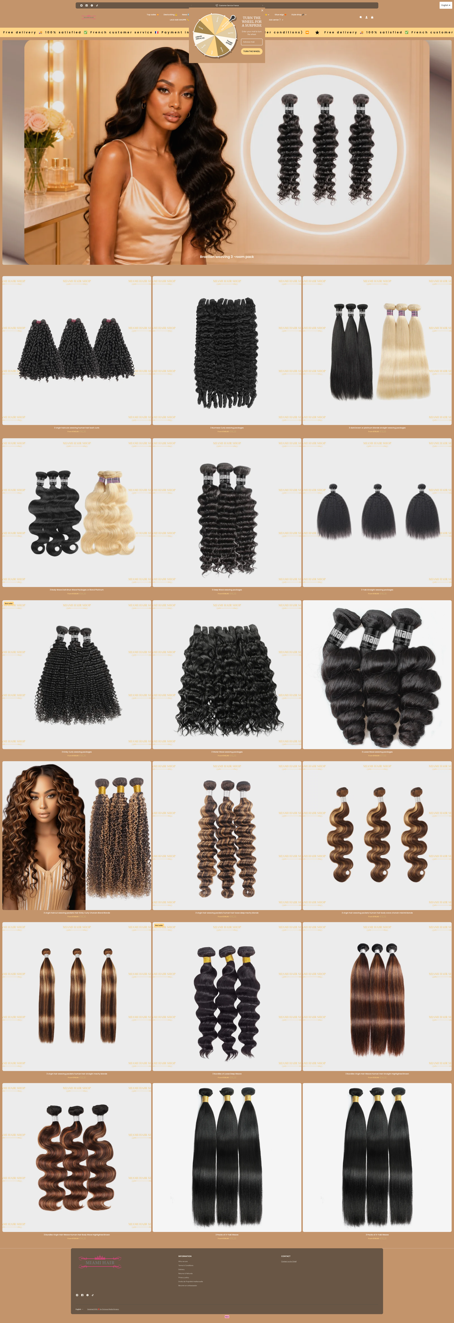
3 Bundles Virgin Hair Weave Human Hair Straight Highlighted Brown (377, 1074)
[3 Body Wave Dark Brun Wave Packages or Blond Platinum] (76, 512)
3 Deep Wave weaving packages (227, 590)
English (78, 1309)
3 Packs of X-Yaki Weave (227, 1234)
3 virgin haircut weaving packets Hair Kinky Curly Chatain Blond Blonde (77, 913)
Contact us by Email (289, 1261)
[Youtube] (91, 5)
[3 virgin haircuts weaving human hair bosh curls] (76, 350)
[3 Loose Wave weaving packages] (377, 674)
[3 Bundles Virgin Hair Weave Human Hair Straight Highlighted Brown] (377, 996)
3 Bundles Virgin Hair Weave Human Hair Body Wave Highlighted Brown (77, 1234)
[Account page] (366, 17)
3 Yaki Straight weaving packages (377, 590)
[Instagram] (81, 5)
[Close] (262, 10)
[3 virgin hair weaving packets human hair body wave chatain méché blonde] (377, 835)
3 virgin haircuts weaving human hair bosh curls (76, 428)
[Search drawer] (361, 17)
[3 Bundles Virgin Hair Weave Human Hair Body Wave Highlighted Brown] (76, 1157)
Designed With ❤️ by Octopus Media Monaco (103, 1309)
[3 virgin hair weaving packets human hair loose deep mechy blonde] (227, 835)
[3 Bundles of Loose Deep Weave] (227, 996)
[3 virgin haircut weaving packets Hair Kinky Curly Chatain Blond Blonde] (76, 835)
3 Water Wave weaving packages (227, 752)
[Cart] (372, 17)
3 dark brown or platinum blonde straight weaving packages (377, 428)
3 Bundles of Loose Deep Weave (227, 1074)
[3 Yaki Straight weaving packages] (377, 512)
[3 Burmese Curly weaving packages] (227, 350)
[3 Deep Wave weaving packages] (227, 512)
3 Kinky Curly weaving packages (77, 752)
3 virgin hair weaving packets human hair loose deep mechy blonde (226, 913)
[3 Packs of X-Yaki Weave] (227, 1157)
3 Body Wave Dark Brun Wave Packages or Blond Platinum (77, 590)
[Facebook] (86, 5)
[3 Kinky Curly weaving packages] (76, 674)
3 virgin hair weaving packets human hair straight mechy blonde (76, 1074)
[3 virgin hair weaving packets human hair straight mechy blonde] (76, 996)
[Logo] (88, 17)
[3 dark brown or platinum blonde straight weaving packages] (377, 350)
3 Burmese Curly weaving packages (227, 428)
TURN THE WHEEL (251, 51)
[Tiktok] (97, 5)
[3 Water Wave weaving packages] (227, 674)
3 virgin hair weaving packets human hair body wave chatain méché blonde (377, 913)
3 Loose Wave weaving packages (377, 752)
